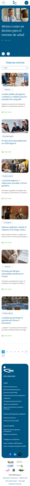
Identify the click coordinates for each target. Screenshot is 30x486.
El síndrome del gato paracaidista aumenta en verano (12, 274)
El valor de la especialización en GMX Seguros (14, 142)
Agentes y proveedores (10, 434)
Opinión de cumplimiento (11, 404)
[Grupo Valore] (19, 462)
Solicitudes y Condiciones (10, 478)
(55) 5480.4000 (9, 376)
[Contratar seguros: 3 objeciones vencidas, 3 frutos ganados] (15, 166)
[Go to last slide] (3, 53)
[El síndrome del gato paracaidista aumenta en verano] (15, 256)
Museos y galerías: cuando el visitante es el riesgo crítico (14, 228)
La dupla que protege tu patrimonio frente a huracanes (12, 320)
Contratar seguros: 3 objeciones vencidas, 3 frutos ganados (14, 183)
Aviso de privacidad (11, 481)
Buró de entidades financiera (12, 390)
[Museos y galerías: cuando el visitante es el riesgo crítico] (15, 212)
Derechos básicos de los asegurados (14, 395)
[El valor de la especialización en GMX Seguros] (15, 126)
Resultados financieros (10, 387)
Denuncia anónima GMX (10, 392)
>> (26, 352)
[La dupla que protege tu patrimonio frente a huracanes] (15, 303)
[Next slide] (8, 53)
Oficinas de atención (10, 418)
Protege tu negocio (7, 176)
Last (3, 356)
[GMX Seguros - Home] (9, 369)
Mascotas (7, 89)
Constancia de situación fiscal (12, 401)
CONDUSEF (7, 398)
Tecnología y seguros (7, 136)
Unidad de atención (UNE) (11, 421)
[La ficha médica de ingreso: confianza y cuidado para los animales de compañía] (15, 79)
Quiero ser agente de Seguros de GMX (15, 446)
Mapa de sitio (23, 478)
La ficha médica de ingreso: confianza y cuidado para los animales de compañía (14, 97)
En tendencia (7, 222)
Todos (5, 68)
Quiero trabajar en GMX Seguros (13, 443)
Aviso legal (21, 481)
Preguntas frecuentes (15, 484)
